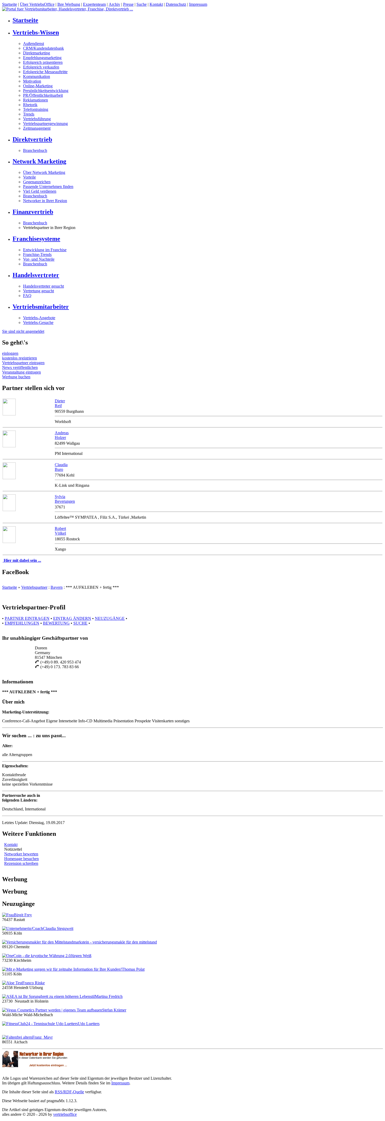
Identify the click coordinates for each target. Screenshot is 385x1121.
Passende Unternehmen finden (48, 186)
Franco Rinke (33, 983)
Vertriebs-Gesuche (38, 322)
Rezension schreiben (21, 863)
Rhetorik (30, 104)
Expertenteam (94, 4)
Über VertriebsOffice (37, 4)
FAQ (27, 295)
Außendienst (33, 43)
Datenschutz (176, 4)
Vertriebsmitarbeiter (41, 306)
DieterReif (60, 403)
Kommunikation (36, 76)
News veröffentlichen (20, 367)
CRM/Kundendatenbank (43, 48)
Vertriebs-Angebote (39, 318)
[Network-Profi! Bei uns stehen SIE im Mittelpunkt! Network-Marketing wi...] (9, 446)
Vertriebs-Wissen (36, 32)
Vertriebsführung (37, 119)
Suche (141, 4)
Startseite (9, 4)
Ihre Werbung (68, 4)
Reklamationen (35, 100)
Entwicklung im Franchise (45, 250)
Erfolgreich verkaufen (41, 67)
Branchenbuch (35, 150)
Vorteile (29, 177)
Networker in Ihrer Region (45, 200)
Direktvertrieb (32, 139)
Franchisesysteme (36, 238)
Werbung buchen (16, 377)
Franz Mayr (42, 1037)
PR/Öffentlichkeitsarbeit (43, 95)
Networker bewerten (21, 854)
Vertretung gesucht (38, 291)
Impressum (198, 4)
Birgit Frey (23, 915)
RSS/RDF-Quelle (69, 1092)
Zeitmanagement (37, 128)
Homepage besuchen (21, 858)
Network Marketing (39, 161)
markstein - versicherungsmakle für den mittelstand (115, 942)
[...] (9, 478)
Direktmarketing (36, 53)
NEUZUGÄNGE (110, 618)
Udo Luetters (89, 1023)
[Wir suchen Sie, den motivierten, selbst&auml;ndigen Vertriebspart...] (9, 414)
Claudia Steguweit (58, 928)
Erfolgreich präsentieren (43, 62)
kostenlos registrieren (19, 358)
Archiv (114, 4)
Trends (28, 114)
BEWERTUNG (56, 623)
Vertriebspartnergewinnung (45, 123)
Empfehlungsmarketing (42, 57)
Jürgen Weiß (81, 955)
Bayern (57, 587)
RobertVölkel (60, 530)
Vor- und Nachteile (38, 259)
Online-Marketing (38, 86)
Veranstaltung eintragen (21, 372)
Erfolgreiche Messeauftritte (45, 72)
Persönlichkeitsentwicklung (45, 90)
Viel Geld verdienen (39, 191)
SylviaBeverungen (65, 499)
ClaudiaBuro (61, 467)
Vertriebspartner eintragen (23, 363)
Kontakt (156, 4)
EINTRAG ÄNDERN (72, 618)
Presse (128, 4)
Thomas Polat (133, 969)
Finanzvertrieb (33, 211)
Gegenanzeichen (37, 182)
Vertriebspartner (34, 587)
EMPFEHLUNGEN (22, 623)
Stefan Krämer (114, 1010)
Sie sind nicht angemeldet (23, 331)
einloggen (10, 353)
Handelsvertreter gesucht (43, 286)
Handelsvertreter (36, 275)
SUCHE (80, 623)
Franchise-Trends (37, 254)
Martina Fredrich (109, 996)
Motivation (32, 81)
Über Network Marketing (44, 172)
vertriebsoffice (65, 1114)
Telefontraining (35, 109)
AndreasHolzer (62, 435)
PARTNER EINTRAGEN (27, 618)
